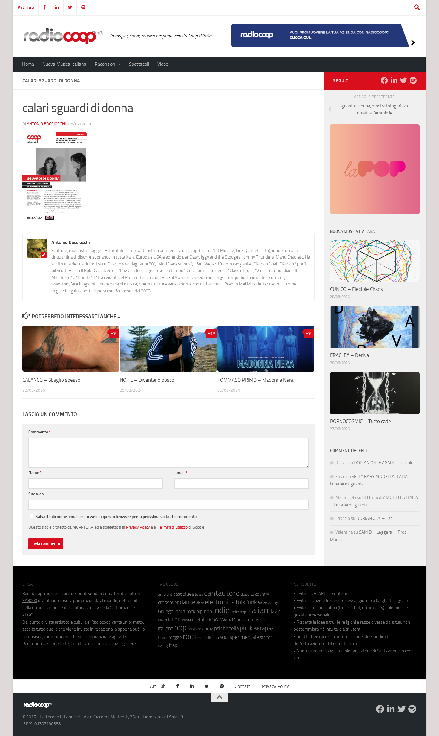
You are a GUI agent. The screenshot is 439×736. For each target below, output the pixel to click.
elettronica (220, 602)
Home (28, 64)
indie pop (238, 611)
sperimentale (244, 637)
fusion (262, 603)
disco (200, 603)
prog (209, 628)
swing (163, 645)
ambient (165, 594)
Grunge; (166, 611)
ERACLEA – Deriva (349, 355)
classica (247, 594)
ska (216, 637)
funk (251, 602)
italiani (258, 610)
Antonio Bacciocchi (46, 123)
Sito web (36, 494)
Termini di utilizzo (173, 527)
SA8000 (29, 600)
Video (162, 64)
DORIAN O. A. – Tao (374, 518)
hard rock (185, 611)
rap (264, 628)
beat (177, 594)
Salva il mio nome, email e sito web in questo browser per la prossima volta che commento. (116, 516)
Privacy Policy (138, 527)
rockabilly (204, 638)
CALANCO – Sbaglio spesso (51, 380)
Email (180, 472)
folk (240, 602)
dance (187, 602)
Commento (39, 432)
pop (180, 627)
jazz (275, 611)
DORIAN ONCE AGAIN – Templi (383, 462)
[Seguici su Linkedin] (393, 80)
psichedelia (226, 628)
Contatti (243, 686)
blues (188, 594)
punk (246, 628)
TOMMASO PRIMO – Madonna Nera (255, 380)
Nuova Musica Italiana (64, 64)
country (262, 594)
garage (274, 602)
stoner (266, 637)
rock (190, 636)
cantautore (222, 593)
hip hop (204, 611)
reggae (175, 637)
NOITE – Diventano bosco (147, 380)
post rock (196, 628)
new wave (220, 619)
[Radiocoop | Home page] (63, 36)
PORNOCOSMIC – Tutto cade (360, 421)
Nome (35, 472)
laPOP (174, 619)
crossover (168, 602)
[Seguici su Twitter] (403, 80)
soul (224, 637)
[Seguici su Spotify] (413, 80)
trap (173, 645)
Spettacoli (139, 64)
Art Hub (26, 7)
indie (221, 610)
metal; (198, 619)
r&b (256, 629)
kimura (162, 620)
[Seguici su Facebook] (384, 80)
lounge (186, 620)
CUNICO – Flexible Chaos (356, 289)
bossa (199, 595)
